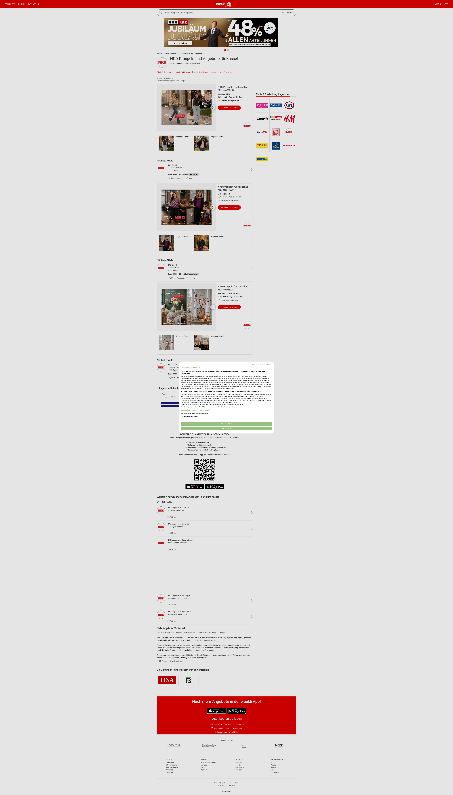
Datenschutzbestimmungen (262, 364)
